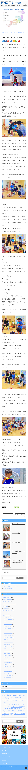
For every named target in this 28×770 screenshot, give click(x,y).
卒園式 (12, 714)
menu (25, 1)
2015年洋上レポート (8, 653)
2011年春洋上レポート (8, 666)
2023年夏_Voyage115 (8, 633)
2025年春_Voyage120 (8, 626)
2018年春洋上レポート (8, 644)
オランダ (20, 697)
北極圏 (4, 714)
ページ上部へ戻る (26, 768)
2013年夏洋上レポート (8, 657)
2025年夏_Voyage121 (8, 624)
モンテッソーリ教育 (8, 675)
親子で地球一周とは (6, 747)
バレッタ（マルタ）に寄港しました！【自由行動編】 (20, 515)
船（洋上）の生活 (6, 601)
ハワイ (20, 704)
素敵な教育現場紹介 (8, 677)
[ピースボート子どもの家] (11, 3)
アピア (23, 695)
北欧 (7, 714)
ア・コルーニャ (5, 697)
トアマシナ (22, 702)
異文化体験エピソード (6, 750)
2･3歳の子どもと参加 (7, 608)
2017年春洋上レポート (8, 648)
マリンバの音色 (16, 533)
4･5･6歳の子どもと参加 (7, 610)
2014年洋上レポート (8, 655)
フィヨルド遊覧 (16, 707)
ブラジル (18, 708)
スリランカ (7, 702)
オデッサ (16, 697)
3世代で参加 (5, 606)
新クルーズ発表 (20, 714)
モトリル (21, 710)
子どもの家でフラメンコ (18, 524)
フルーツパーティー (10, 708)
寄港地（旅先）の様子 (7, 599)
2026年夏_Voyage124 (8, 617)
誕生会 (3, 35)
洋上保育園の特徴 (5, 753)
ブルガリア (23, 708)
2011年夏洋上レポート (8, 664)
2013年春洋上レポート (8, 659)
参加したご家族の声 (7, 597)
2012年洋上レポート (8, 662)
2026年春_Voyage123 (8, 619)
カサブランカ (14, 698)
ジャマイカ (17, 700)
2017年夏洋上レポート (8, 646)
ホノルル (11, 710)
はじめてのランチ (17, 542)
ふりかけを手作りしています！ (8, 514)
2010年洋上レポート (8, 668)
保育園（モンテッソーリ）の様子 (9, 32)
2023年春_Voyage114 (8, 635)
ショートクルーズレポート (9, 673)
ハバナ (9, 704)
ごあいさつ (4, 763)
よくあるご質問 (5, 760)
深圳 (3, 715)
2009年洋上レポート (8, 671)
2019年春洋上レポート (8, 639)
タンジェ (15, 702)
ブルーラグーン (5, 710)
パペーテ (9, 706)
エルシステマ (11, 697)
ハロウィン (14, 704)
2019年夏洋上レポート (8, 637)
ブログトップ (5, 615)
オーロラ (8, 699)
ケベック (22, 698)
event (5, 695)
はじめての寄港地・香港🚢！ (8, 588)
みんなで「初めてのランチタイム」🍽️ (10, 586)
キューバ (19, 698)
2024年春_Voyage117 (8, 630)
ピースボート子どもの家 (11, 766)
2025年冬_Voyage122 (8, 621)
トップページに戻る (6, 572)
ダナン (18, 702)
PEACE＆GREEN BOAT (15, 695)
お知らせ (5, 612)
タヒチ (11, 702)
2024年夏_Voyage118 (8, 628)
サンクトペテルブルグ (9, 700)
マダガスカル (17, 710)
